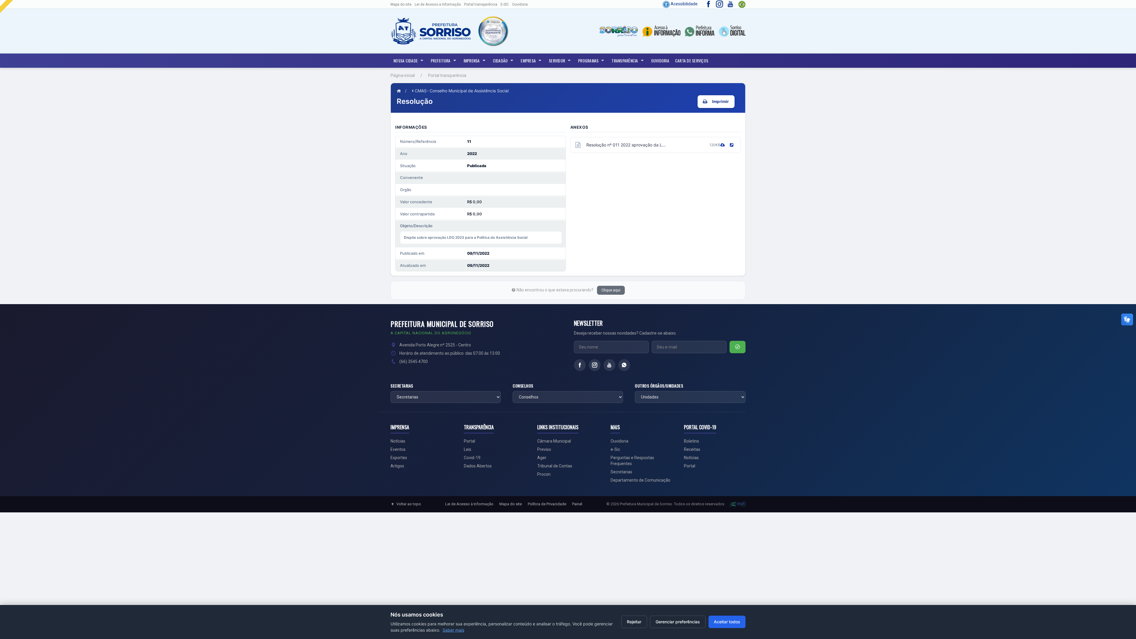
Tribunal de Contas (554, 466)
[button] (492, 30)
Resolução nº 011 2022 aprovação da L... (626, 144)
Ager (541, 457)
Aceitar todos (727, 621)
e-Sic (615, 449)
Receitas (692, 449)
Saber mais (453, 629)
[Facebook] (580, 365)
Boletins (691, 441)
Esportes (398, 457)
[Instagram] (595, 365)
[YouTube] (609, 365)
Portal (469, 441)
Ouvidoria (520, 4)
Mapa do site (401, 4)
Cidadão (500, 60)
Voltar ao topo (408, 504)
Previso (544, 449)
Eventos (398, 449)
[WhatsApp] (624, 365)
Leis (467, 449)
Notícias (397, 441)
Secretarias (401, 386)
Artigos (397, 466)
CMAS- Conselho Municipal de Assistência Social (462, 90)
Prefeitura (441, 60)
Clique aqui (610, 290)
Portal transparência (480, 4)
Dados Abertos (478, 466)
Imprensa (472, 60)
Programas (588, 60)
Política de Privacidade (547, 504)
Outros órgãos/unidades (659, 386)
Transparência (624, 60)
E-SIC (505, 4)
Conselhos (523, 386)
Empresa (528, 60)
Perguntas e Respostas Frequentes (632, 460)
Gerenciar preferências (678, 621)
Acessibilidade (684, 3)
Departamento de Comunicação (640, 480)
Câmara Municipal (554, 441)
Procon (544, 474)
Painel (577, 504)
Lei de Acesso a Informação (438, 4)
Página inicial (402, 75)
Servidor (557, 60)
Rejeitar (634, 621)
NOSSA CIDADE (405, 60)
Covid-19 (472, 457)
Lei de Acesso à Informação (469, 504)
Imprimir (720, 101)
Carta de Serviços (691, 60)
